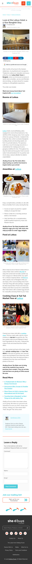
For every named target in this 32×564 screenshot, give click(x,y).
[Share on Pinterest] (15, 58)
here (20, 10)
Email (6, 478)
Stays (8, 14)
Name (6, 470)
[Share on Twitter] (10, 58)
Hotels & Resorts (15, 14)
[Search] (27, 528)
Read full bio (8, 429)
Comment (7, 451)
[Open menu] (2, 3)
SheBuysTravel (12, 559)
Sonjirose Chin (11, 24)
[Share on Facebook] (5, 58)
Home (4, 14)
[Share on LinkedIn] (21, 58)
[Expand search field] (29, 3)
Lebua (5, 131)
